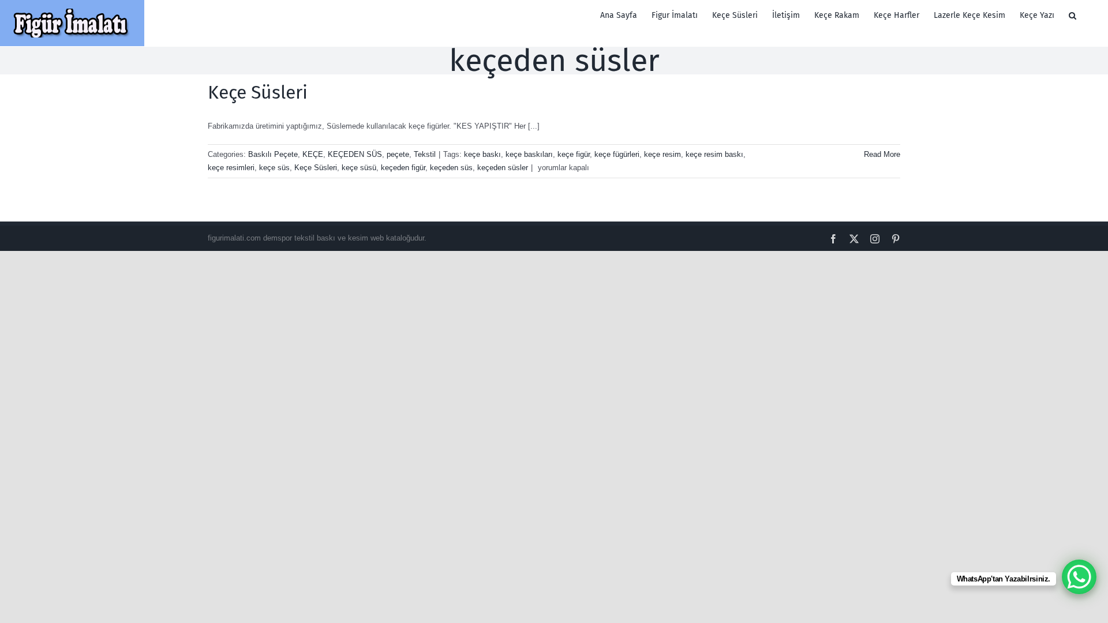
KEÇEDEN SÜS (355, 154)
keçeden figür (403, 167)
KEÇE (312, 154)
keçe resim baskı (714, 154)
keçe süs (274, 167)
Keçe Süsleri (258, 92)
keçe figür (573, 154)
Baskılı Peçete (273, 154)
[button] (1072, 15)
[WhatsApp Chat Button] (1079, 577)
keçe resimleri (231, 167)
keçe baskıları (529, 154)
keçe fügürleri (616, 154)
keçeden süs (451, 167)
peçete (398, 154)
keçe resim (662, 154)
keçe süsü (359, 167)
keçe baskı (482, 154)
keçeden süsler (502, 167)
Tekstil (425, 154)
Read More (882, 154)
